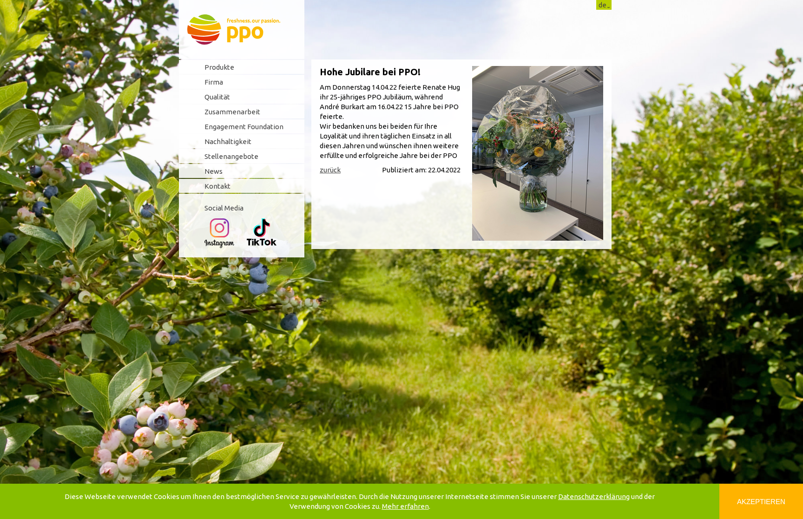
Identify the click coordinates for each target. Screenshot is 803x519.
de (602, 5)
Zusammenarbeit (232, 112)
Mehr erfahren (405, 506)
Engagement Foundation (243, 127)
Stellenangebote (231, 156)
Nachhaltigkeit (227, 141)
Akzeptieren (761, 502)
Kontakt (217, 186)
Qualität (217, 97)
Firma (213, 82)
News (213, 171)
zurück (330, 170)
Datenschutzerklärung (594, 496)
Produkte (219, 67)
